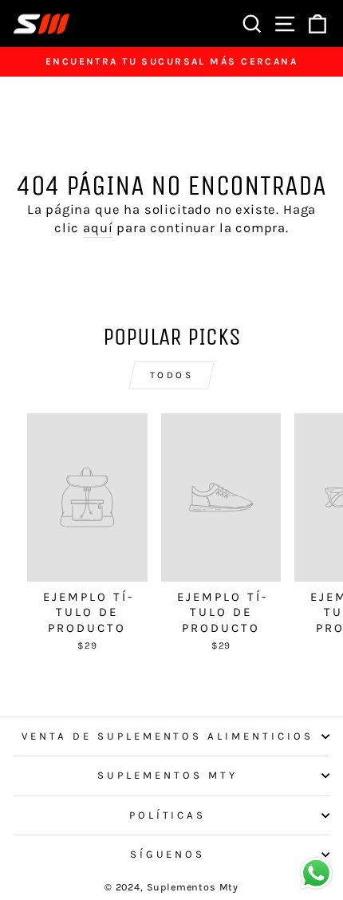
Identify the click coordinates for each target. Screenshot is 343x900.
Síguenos (168, 854)
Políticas (168, 815)
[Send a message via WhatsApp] (316, 873)
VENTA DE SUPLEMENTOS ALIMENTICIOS (167, 736)
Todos (172, 375)
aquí (97, 227)
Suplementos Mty (167, 775)
